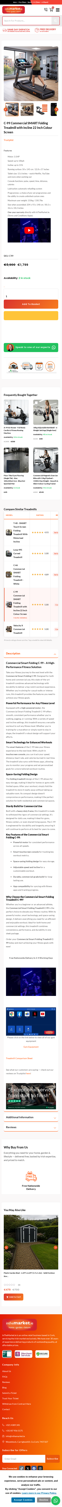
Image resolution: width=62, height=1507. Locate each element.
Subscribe (52, 1458)
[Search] (55, 20)
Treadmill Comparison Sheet (19, 1058)
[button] (57, 10)
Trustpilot (9, 140)
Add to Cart (15, 1297)
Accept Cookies (23, 1500)
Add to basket (31, 304)
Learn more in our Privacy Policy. (39, 1493)
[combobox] (27, 21)
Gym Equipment (31, 1046)
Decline (43, 1500)
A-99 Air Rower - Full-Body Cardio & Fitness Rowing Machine (14, 430)
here (28, 1073)
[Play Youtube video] (29, 230)
